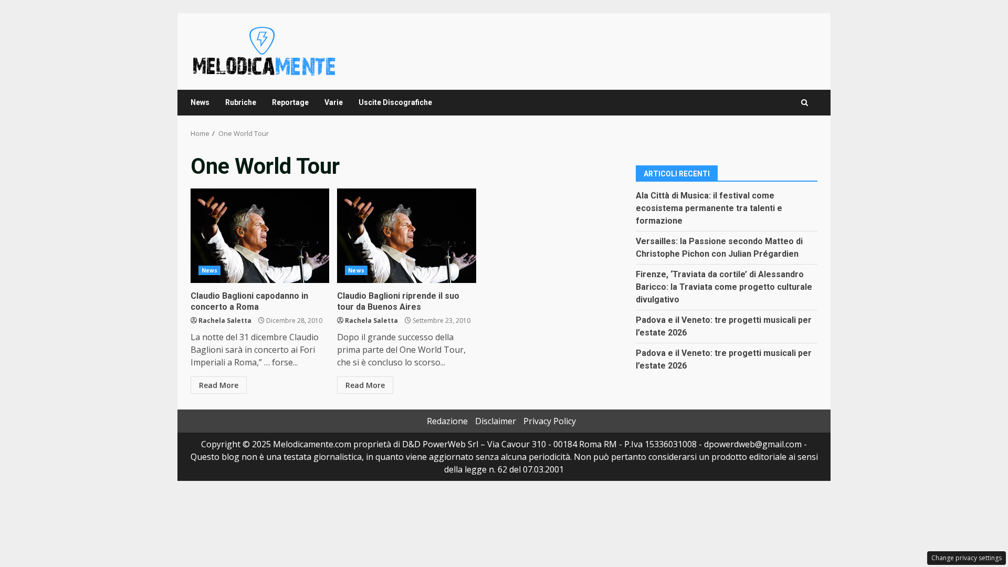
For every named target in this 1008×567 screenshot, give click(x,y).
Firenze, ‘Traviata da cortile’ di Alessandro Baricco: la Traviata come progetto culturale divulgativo (724, 286)
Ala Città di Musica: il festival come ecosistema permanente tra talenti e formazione (709, 208)
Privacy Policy (549, 421)
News (200, 102)
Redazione (447, 421)
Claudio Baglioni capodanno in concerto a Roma (260, 235)
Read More (218, 385)
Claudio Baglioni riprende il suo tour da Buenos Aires (406, 235)
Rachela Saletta (224, 320)
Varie (333, 102)
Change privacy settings (966, 557)
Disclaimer (495, 421)
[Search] (804, 102)
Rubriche (240, 102)
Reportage (290, 102)
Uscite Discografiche (395, 102)
